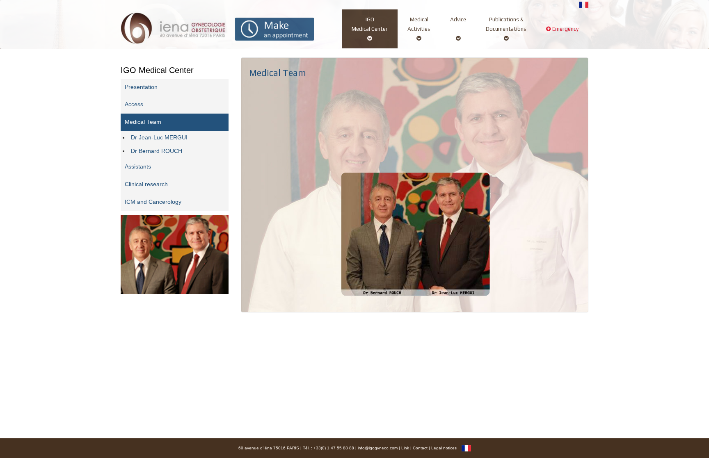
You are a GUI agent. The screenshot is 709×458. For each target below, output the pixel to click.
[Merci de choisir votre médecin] (275, 28)
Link (405, 448)
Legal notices (444, 448)
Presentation (141, 87)
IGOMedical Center (370, 24)
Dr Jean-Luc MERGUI (159, 137)
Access (134, 104)
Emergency (565, 28)
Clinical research (146, 184)
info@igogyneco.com (378, 448)
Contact (420, 448)
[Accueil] (173, 27)
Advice (458, 19)
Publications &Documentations (506, 24)
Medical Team (143, 122)
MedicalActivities (418, 24)
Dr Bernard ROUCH (156, 151)
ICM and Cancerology (153, 202)
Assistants (138, 167)
